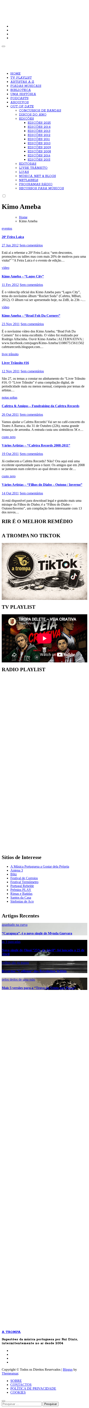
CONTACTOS (21, 1384)
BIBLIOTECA (20, 90)
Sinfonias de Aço (22, 901)
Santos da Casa (20, 897)
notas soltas (9, 397)
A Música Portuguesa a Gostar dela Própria (39, 866)
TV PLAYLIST (21, 78)
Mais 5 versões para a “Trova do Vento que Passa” (39, 988)
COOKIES (18, 1392)
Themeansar (10, 1373)
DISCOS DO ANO (32, 115)
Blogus (68, 1369)
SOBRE (16, 1381)
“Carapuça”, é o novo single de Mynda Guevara (37, 933)
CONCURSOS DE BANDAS (40, 111)
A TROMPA (16, 6)
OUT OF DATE (22, 106)
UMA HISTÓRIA (23, 94)
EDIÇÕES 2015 (39, 160)
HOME (15, 74)
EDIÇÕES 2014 (39, 127)
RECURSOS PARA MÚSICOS (41, 188)
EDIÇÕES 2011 (39, 139)
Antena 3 (16, 870)
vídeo (5, 268)
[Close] (3, 1401)
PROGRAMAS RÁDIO (35, 184)
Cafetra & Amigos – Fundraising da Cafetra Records (40, 406)
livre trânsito (10, 354)
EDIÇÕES (26, 119)
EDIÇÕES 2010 (39, 143)
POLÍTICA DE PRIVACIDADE (33, 1388)
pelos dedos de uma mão (18, 979)
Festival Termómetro (24, 882)
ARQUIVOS (19, 102)
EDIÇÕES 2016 (39, 156)
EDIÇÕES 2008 (39, 152)
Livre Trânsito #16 (15, 363)
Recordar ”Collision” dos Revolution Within (34, 971)
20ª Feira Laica (13, 237)
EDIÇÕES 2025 (39, 123)
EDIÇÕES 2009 (39, 147)
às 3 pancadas (11, 942)
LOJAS (24, 172)
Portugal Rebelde (22, 886)
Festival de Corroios (24, 878)
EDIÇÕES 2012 (39, 135)
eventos (7, 228)
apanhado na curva (14, 925)
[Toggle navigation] (3, 46)
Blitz (13, 874)
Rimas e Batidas (21, 893)
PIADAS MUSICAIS (25, 86)
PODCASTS (19, 98)
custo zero (9, 437)
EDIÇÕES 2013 (39, 131)
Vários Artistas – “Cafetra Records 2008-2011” (36, 445)
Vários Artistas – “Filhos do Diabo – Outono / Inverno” (42, 484)
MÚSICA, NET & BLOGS (37, 176)
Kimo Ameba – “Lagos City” (23, 276)
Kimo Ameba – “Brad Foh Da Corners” (31, 315)
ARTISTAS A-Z (22, 82)
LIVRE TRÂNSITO (33, 168)
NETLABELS (28, 180)
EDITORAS (27, 164)
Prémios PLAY (20, 890)
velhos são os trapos (15, 962)
